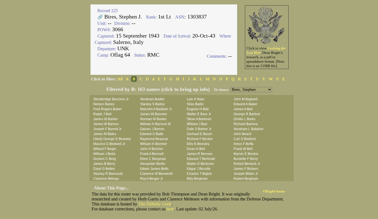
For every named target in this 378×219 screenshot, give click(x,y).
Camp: (103, 55)
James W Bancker (153, 114)
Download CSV (103, 215)
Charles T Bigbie (199, 174)
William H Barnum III (155, 124)
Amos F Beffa (243, 144)
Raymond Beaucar (154, 139)
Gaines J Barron (152, 129)
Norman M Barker (153, 119)
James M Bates (104, 134)
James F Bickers (246, 169)
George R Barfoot (247, 114)
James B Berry (104, 164)
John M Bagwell (246, 99)
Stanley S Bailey (152, 104)
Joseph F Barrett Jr (107, 129)
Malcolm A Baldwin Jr (156, 109)
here (170, 209)
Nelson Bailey (103, 104)
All (120, 79)
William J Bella (104, 154)
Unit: (101, 23)
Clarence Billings (106, 179)
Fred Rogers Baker (107, 109)
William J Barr (197, 124)
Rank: (151, 17)
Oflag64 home (274, 191)
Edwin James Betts (154, 169)
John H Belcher (151, 149)
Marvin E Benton (246, 154)
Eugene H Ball (198, 109)
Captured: (106, 36)
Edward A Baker (245, 104)
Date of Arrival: (177, 36)
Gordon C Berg (104, 159)
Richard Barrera (246, 124)
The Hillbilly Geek (154, 204)
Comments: (217, 56)
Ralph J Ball (102, 114)
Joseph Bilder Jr (246, 174)
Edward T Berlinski (201, 159)
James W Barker (105, 119)
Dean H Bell (196, 149)
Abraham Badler (152, 99)
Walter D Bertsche (200, 164)
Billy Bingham (197, 179)
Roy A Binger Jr (151, 179)
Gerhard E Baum (199, 134)
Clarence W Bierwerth (156, 174)
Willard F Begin (104, 149)
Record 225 (107, 10)
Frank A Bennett (152, 154)
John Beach (243, 134)
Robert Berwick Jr (247, 164)
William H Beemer (153, 144)
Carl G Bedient (245, 139)
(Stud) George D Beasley (112, 139)
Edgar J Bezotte (199, 169)
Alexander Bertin (152, 164)
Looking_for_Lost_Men (140, 215)
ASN (179, 17)
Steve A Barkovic (199, 119)
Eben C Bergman (153, 159)
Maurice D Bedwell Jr (109, 144)
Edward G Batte (152, 134)
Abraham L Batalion (248, 129)
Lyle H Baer (195, 99)
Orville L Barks (244, 119)
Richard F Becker (200, 139)
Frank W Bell (243, 149)
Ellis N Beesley (198, 144)
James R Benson (200, 154)
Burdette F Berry (246, 159)
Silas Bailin (195, 104)
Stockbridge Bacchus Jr (111, 99)
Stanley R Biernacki (108, 174)
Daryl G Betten (104, 169)
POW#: (104, 29)
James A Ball (243, 109)
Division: (122, 23)
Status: (140, 55)
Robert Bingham (246, 179)
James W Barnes (106, 124)
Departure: (106, 48)
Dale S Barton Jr (199, 129)
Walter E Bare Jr (199, 114)
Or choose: (221, 90)
